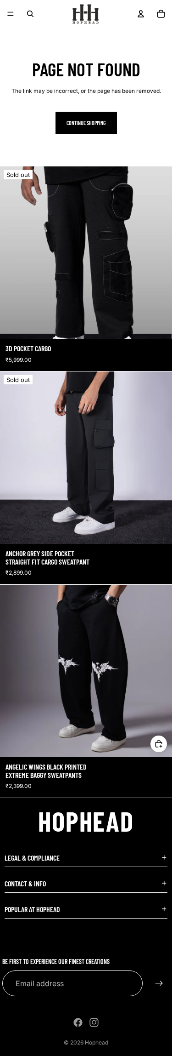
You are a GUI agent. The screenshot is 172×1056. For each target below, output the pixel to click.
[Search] (30, 14)
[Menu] (10, 13)
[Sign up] (159, 983)
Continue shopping (86, 123)
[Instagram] (94, 1022)
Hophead (96, 1042)
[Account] (141, 14)
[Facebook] (77, 1022)
